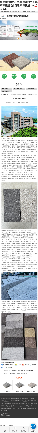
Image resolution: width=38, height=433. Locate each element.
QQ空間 (19, 364)
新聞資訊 (35, 94)
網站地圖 (6, 411)
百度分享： (9, 364)
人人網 (5, 367)
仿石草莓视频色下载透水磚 (22, 88)
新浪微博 (26, 364)
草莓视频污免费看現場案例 (9, 91)
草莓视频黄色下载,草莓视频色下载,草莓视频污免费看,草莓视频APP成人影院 (19, 5)
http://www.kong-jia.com (7, 362)
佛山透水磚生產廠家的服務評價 (18, 373)
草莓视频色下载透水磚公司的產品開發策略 (22, 370)
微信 (11, 367)
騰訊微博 (34, 364)
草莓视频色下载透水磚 (8, 88)
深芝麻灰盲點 (19, 391)
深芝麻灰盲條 (7, 391)
